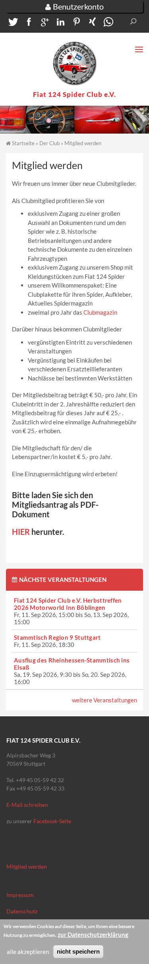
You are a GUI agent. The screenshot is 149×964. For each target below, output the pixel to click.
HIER (21, 531)
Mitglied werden (26, 866)
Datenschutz (21, 911)
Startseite (23, 143)
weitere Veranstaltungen (104, 700)
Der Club (49, 143)
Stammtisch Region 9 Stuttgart (57, 637)
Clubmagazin (100, 312)
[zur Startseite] (75, 63)
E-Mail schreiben (27, 804)
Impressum (20, 894)
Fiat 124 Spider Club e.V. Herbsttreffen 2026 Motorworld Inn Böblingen (68, 604)
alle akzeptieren (28, 951)
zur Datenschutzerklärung (93, 934)
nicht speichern (78, 951)
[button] (12, 24)
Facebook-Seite (52, 821)
